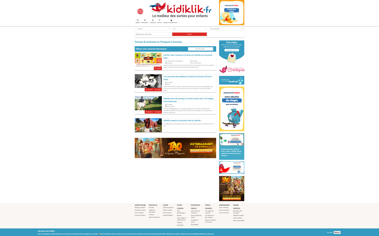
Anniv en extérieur (224, 210)
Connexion (153, 22)
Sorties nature (140, 205)
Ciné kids (151, 207)
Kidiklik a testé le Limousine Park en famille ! (182, 120)
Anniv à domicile (223, 207)
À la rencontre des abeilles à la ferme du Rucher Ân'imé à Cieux (187, 78)
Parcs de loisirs (167, 212)
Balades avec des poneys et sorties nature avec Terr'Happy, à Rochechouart (188, 100)
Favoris (159, 22)
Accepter (330, 232)
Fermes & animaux (140, 215)
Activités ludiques (168, 215)
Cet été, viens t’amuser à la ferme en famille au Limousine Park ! (187, 56)
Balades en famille (140, 207)
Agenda (138, 22)
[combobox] (171, 20)
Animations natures (140, 210)
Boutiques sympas (238, 215)
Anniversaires (224, 205)
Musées (179, 215)
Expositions (180, 225)
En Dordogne (194, 224)
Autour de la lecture (154, 217)
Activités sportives (168, 207)
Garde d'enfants (237, 218)
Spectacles (153, 205)
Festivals (151, 214)
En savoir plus (209, 234)
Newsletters (144, 22)
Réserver (150, 89)
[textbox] (189, 29)
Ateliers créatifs (167, 210)
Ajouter (159, 68)
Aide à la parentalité (238, 220)
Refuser (337, 232)
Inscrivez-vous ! (232, 50)
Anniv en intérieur (224, 212)
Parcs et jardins (139, 212)
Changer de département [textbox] (170, 22)
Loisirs (165, 205)
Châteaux (179, 222)
